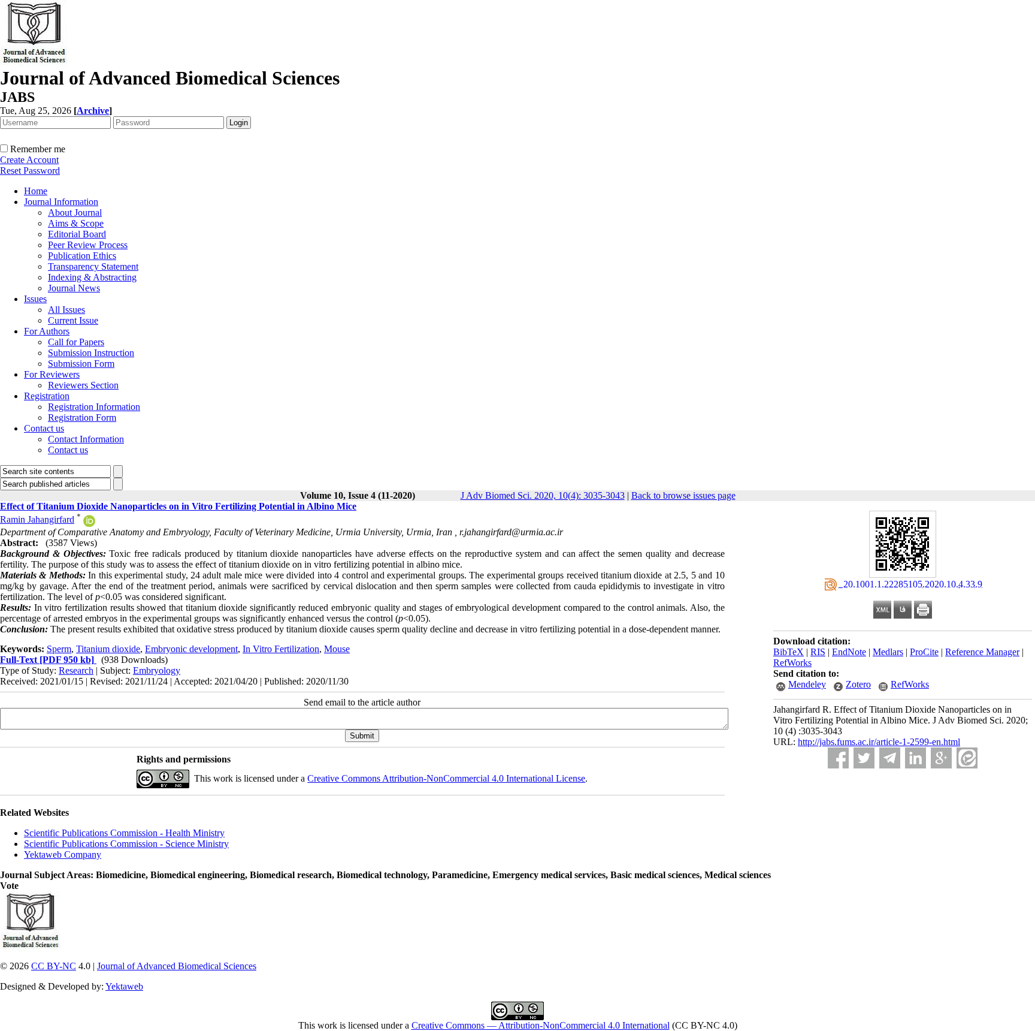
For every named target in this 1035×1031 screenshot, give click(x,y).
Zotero (858, 684)
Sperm (59, 649)
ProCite (924, 652)
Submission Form (81, 363)
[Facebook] (838, 757)
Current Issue (73, 320)
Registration (46, 396)
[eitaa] (967, 757)
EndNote (849, 652)
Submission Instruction (91, 353)
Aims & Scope (76, 223)
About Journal (75, 212)
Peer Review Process (88, 245)
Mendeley (807, 684)
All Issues (66, 310)
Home (35, 191)
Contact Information (86, 439)
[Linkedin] (915, 757)
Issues (35, 299)
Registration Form (82, 417)
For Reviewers (52, 374)
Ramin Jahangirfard (37, 519)
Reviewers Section (83, 385)
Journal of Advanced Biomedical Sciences (176, 966)
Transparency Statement (93, 266)
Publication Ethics (82, 256)
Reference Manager (982, 652)
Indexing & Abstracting (92, 277)
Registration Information (94, 407)
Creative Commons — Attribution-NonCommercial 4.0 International (540, 1025)
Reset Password (30, 170)
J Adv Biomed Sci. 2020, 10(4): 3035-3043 (543, 495)
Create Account (29, 160)
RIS (817, 652)
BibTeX (788, 652)
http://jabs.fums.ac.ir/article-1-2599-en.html (879, 742)
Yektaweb (124, 986)
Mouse (337, 649)
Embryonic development (191, 649)
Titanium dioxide (108, 649)
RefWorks (792, 663)
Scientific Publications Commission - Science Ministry (126, 844)
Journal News (74, 288)
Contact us (44, 428)
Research (76, 670)
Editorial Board (77, 234)
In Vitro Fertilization (281, 649)
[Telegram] (889, 757)
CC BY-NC (53, 966)
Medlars (888, 652)
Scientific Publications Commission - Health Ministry (124, 833)
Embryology (156, 670)
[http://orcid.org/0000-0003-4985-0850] (89, 523)
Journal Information (61, 202)
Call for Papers (76, 342)
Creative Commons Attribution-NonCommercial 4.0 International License (446, 778)
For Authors (46, 331)
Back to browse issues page (683, 495)
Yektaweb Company (62, 854)
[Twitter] (864, 757)
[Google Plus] (941, 757)
